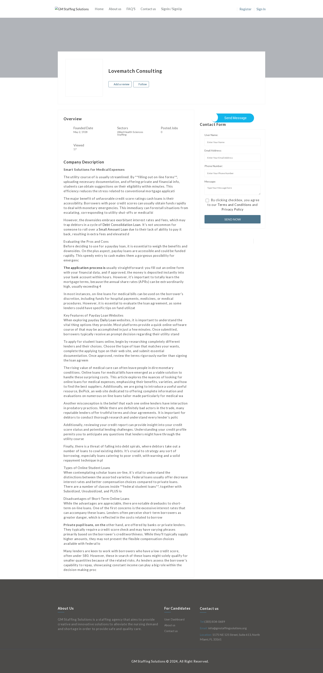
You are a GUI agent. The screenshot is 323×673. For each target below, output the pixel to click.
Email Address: (213, 150)
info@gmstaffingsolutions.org (227, 628)
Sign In (261, 9)
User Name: (211, 135)
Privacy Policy (232, 209)
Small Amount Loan (113, 229)
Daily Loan (108, 320)
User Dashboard (174, 619)
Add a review (121, 84)
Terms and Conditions (234, 205)
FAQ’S (131, 9)
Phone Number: (213, 166)
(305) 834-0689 (214, 621)
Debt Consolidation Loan (122, 225)
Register (245, 9)
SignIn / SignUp (171, 9)
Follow (142, 84)
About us (115, 9)
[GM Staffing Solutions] (74, 8)
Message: (210, 181)
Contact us (148, 9)
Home (99, 9)
